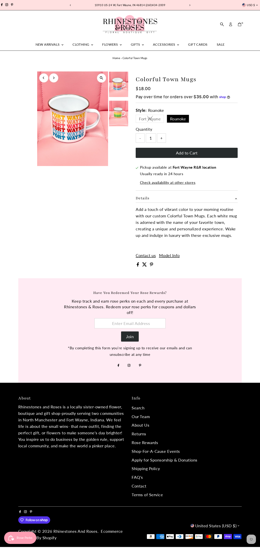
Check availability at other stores (167, 182)
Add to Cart (187, 152)
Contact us (146, 255)
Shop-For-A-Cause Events (156, 451)
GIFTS (136, 44)
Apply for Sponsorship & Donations (164, 459)
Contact (139, 485)
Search (138, 407)
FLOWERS (110, 44)
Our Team (141, 416)
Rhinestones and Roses (75, 531)
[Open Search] (222, 24)
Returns (139, 433)
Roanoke (178, 118)
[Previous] (70, 5)
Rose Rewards (145, 442)
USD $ (251, 5)
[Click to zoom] (101, 78)
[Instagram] (6, 5)
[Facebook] (2, 5)
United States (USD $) (216, 525)
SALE (221, 44)
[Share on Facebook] (138, 264)
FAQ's (137, 477)
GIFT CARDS (197, 44)
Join (130, 336)
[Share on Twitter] (145, 264)
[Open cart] (239, 24)
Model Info (169, 255)
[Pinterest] (12, 5)
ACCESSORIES (164, 44)
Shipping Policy (146, 468)
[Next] (189, 5)
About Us (140, 425)
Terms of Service (147, 494)
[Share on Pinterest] (151, 264)
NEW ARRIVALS (48, 44)
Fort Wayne (151, 119)
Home (116, 58)
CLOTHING (81, 44)
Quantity (144, 129)
